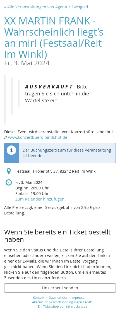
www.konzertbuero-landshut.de (37, 137)
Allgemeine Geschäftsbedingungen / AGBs (62, 302)
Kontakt (38, 297)
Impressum (79, 297)
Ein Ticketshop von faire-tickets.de (62, 306)
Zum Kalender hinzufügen (39, 199)
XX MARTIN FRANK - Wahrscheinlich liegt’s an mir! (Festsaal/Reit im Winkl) (54, 40)
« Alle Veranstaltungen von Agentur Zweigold (46, 6)
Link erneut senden (60, 287)
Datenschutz (58, 297)
